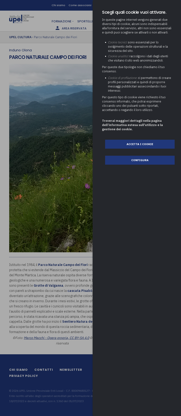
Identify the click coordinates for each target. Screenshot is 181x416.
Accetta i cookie (140, 144)
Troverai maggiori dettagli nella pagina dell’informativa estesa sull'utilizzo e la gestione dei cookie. (132, 125)
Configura (139, 160)
